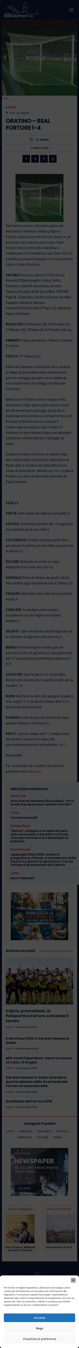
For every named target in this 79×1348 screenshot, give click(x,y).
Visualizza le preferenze (39, 1339)
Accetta (39, 1318)
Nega (39, 1328)
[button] (73, 1280)
